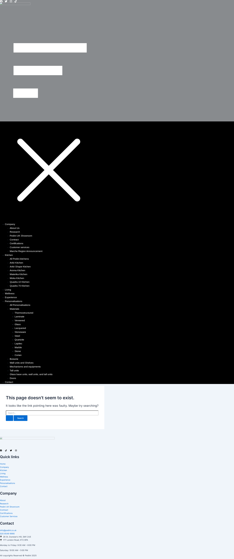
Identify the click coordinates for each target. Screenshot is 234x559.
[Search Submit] (9, 418)
